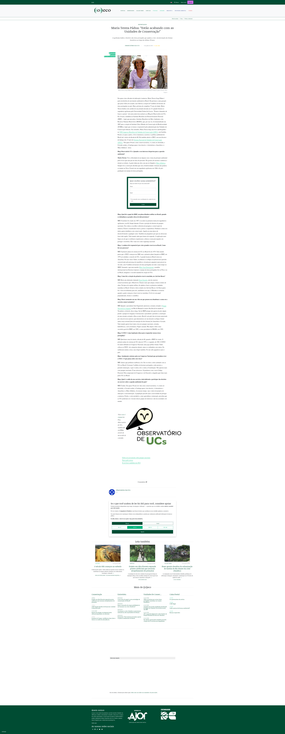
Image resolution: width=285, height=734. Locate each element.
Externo (93, 605)
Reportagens (130, 10)
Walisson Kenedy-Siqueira (112, 575)
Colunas (155, 10)
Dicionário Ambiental (180, 10)
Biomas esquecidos (175, 612)
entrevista (113, 54)
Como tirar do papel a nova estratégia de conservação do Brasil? (129, 600)
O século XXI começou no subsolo (107, 566)
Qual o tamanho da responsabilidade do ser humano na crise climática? (129, 605)
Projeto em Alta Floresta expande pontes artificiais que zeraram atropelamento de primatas (142, 568)
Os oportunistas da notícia (177, 599)
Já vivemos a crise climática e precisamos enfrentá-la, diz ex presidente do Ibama (129, 611)
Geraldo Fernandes (100, 575)
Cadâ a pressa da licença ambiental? (180, 608)
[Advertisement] (181, 248)
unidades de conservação (110, 56)
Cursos (190, 10)
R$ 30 (134, 527)
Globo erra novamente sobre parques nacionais (136, 458)
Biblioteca (169, 10)
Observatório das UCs (132, 45)
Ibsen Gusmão (143, 280)
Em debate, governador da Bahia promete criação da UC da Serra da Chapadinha (155, 620)
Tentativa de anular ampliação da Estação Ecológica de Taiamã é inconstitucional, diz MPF (155, 608)
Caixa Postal (175, 594)
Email (131, 193)
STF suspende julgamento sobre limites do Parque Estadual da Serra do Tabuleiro (155, 614)
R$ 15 (119, 527)
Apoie (190, 2)
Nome (131, 186)
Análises (162, 10)
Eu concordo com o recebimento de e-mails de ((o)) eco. (143, 200)
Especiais (148, 10)
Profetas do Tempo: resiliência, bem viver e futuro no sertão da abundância (103, 618)
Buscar (177, 2)
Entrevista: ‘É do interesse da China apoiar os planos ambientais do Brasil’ (129, 617)
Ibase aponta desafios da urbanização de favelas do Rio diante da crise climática (177, 568)
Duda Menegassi (142, 579)
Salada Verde (140, 10)
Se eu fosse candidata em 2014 (131, 463)
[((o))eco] (103, 10)
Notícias (123, 10)
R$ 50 (150, 527)
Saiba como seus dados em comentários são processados (144, 692)
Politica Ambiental (188, 18)
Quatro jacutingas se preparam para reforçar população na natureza (102, 613)
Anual (157, 523)
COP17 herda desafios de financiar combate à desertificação (103, 607)
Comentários (142, 482)
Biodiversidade (175, 18)
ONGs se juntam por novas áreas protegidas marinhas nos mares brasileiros (153, 601)
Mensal (127, 523)
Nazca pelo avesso (127, 460)
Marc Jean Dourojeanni (146, 267)
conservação (112, 53)
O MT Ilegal (173, 604)
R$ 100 (165, 527)
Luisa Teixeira (177, 579)
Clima (181, 18)
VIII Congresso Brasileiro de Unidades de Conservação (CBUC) (138, 132)
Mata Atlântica (160, 163)
